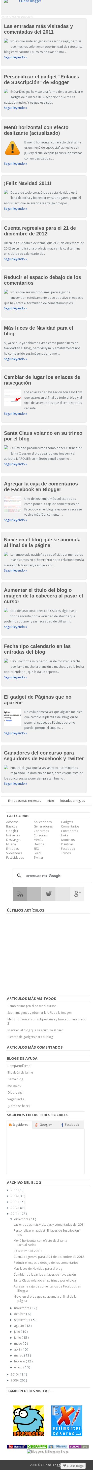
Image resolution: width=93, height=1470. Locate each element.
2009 (14, 1380)
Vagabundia (15, 1099)
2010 (14, 1374)
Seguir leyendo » (15, 57)
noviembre (22, 1308)
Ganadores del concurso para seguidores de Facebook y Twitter (44, 755)
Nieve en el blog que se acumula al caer (35, 1030)
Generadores (43, 826)
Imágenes (13, 835)
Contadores (69, 831)
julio (17, 1332)
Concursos (41, 831)
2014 (14, 1196)
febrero (20, 1361)
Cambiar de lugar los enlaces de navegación (45, 1274)
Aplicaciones (43, 822)
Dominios (68, 840)
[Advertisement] (48, 955)
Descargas (13, 840)
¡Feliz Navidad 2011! (27, 183)
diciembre (21, 1219)
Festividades (15, 857)
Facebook (68, 849)
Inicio (4, 16)
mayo (18, 1343)
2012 (14, 1208)
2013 (14, 1202)
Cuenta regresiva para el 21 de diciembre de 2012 (40, 230)
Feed (37, 853)
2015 (14, 1190)
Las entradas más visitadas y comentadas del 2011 (38, 29)
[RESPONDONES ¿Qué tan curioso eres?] (28, 1420)
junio (18, 1337)
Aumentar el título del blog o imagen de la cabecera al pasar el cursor (43, 595)
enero (18, 1367)
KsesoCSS (14, 1086)
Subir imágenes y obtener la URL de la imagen (39, 1013)
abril (17, 1349)
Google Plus (77, 894)
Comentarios (70, 826)
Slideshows (14, 853)
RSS (20, 894)
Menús (38, 840)
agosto (19, 1326)
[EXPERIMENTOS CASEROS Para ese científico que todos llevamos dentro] (66, 1420)
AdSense (12, 822)
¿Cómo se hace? (18, 1106)
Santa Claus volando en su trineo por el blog (45, 1280)
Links (64, 835)
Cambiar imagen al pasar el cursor (31, 1006)
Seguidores (20, 1125)
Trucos (66, 853)
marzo (19, 1355)
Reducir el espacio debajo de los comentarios (46, 1263)
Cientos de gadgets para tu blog (30, 1037)
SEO (36, 849)
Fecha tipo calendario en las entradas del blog (37, 649)
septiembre (22, 1320)
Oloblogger (15, 1092)
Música (11, 844)
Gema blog (15, 1079)
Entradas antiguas (72, 801)
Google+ (12, 831)
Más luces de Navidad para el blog (38, 1268)
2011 (14, 1214)
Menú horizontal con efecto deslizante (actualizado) (36, 130)
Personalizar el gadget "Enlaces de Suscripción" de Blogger (41, 79)
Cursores (40, 835)
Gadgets (67, 822)
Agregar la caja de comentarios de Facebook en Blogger (41, 486)
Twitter (38, 857)
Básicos (11, 826)
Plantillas (67, 844)
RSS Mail (34, 894)
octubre (20, 1314)
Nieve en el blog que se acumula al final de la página (42, 542)
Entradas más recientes (24, 801)
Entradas (12, 849)
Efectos (39, 844)
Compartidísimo (19, 1066)
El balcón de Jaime (20, 1072)
